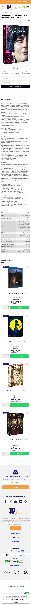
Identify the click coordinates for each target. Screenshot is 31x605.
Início (2, 13)
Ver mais (19, 307)
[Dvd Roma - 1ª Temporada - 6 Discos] (15, 434)
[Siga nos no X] (10, 501)
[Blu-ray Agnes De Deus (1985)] (15, 288)
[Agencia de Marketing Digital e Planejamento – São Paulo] (22, 586)
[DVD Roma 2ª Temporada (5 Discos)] (15, 386)
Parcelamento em (15, 1)
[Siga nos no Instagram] (20, 501)
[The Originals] (11, 7)
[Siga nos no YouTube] (15, 501)
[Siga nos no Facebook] (5, 501)
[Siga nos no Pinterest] (25, 501)
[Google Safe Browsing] (20, 561)
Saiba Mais (15, 528)
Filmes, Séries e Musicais (12, 13)
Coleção (22, 13)
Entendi (16, 602)
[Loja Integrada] (13, 586)
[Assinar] (15, 487)
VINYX (29, 20)
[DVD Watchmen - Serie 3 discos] (15, 337)
